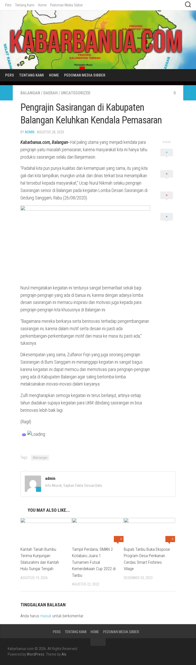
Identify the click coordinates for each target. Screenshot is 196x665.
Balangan (30, 93)
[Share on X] (166, 158)
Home (42, 5)
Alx (64, 654)
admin (29, 132)
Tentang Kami (24, 5)
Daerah (50, 93)
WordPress (35, 654)
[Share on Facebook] (166, 179)
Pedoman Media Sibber (66, 5)
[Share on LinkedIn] (166, 222)
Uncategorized (75, 93)
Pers (8, 5)
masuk (45, 615)
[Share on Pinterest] (166, 200)
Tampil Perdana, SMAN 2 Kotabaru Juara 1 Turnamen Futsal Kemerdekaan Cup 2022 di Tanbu (94, 562)
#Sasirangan (40, 457)
